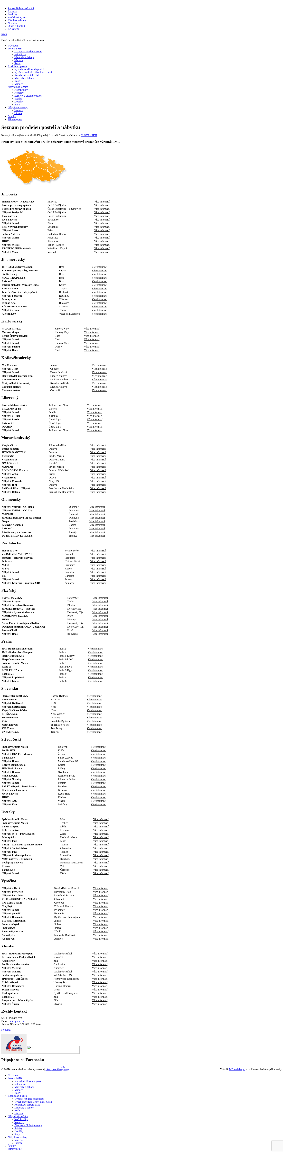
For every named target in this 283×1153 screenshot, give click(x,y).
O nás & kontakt (16, 26)
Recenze (12, 11)
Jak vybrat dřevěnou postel (28, 51)
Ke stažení (13, 28)
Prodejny (12, 14)
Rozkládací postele (17, 66)
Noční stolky (21, 89)
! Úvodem (13, 45)
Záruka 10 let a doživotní (21, 8)
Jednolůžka (20, 54)
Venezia (18, 110)
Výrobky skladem (17, 20)
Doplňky (19, 101)
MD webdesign (237, 1069)
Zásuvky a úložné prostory (28, 95)
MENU (65, 1069)
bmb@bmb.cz (16, 1021)
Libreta (18, 113)
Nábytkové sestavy (18, 107)
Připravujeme (15, 119)
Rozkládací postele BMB (27, 75)
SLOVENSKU (89, 135)
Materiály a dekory (24, 57)
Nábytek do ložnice (18, 86)
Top (63, 1066)
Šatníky (18, 98)
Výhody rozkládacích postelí (29, 69)
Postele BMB (15, 48)
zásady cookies (53, 1069)
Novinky (12, 23)
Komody (19, 92)
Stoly (17, 104)
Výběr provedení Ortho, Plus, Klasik (33, 72)
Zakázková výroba (17, 17)
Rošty (17, 63)
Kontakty (6, 1029)
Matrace (18, 60)
